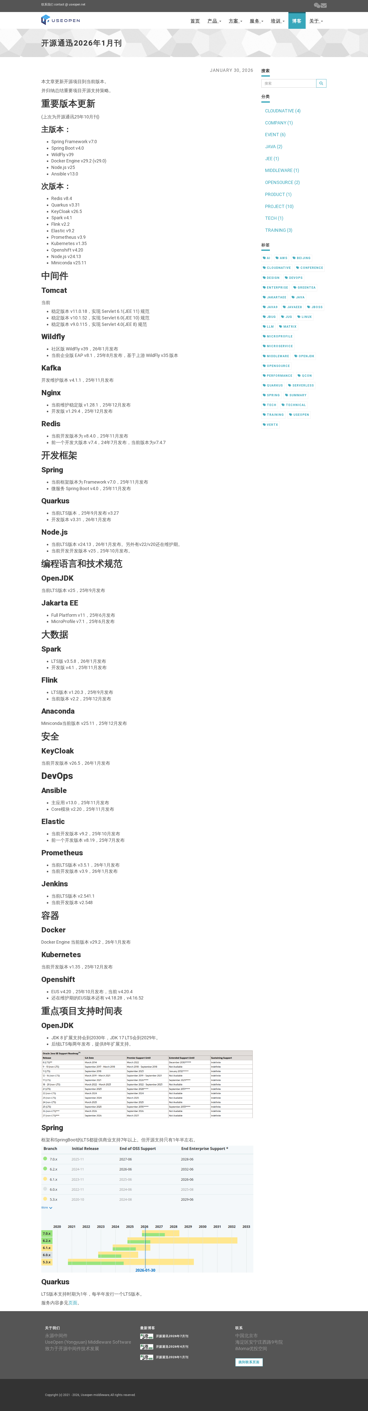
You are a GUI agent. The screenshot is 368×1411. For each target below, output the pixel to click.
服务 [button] (255, 21)
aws (283, 258)
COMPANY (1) (279, 122)
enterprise (277, 287)
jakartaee (276, 297)
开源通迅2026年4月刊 (172, 1346)
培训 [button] (276, 21)
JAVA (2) (273, 146)
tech (271, 405)
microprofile (279, 336)
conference (311, 268)
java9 (272, 307)
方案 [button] (234, 21)
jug (288, 317)
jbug (271, 317)
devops (295, 278)
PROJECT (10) (279, 206)
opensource (278, 366)
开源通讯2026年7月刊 (172, 1336)
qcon (306, 375)
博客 (297, 21)
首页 (195, 21)
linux (306, 317)
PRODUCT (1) (278, 194)
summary (297, 395)
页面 (72, 1302)
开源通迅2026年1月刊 (172, 1357)
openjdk (306, 356)
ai (268, 258)
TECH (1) (274, 218)
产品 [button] (213, 21)
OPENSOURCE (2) (282, 182)
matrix (289, 326)
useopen (300, 415)
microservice (279, 346)
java (300, 297)
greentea (306, 287)
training (275, 415)
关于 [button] (314, 21)
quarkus (274, 385)
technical (295, 405)
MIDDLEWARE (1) (282, 170)
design (273, 278)
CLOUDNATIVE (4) (283, 110)
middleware (277, 356)
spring (273, 395)
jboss (316, 307)
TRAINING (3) (278, 230)
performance (279, 375)
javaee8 (294, 307)
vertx (272, 425)
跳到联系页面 (249, 1362)
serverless (302, 385)
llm (270, 326)
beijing (303, 258)
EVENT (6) (275, 134)
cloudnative (278, 268)
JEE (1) (272, 158)
